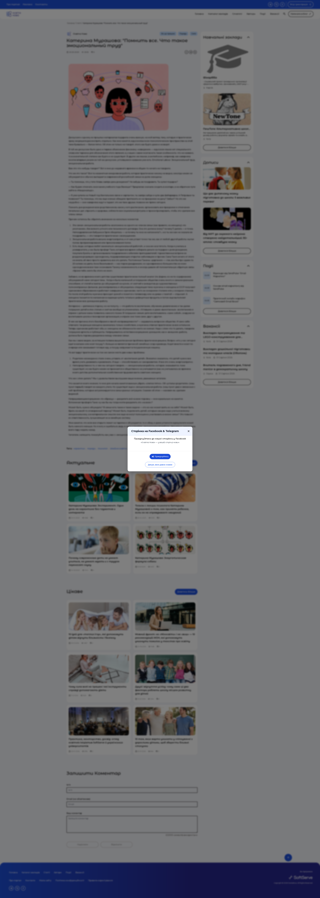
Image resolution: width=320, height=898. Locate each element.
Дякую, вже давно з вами (160, 465)
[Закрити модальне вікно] (189, 431)
